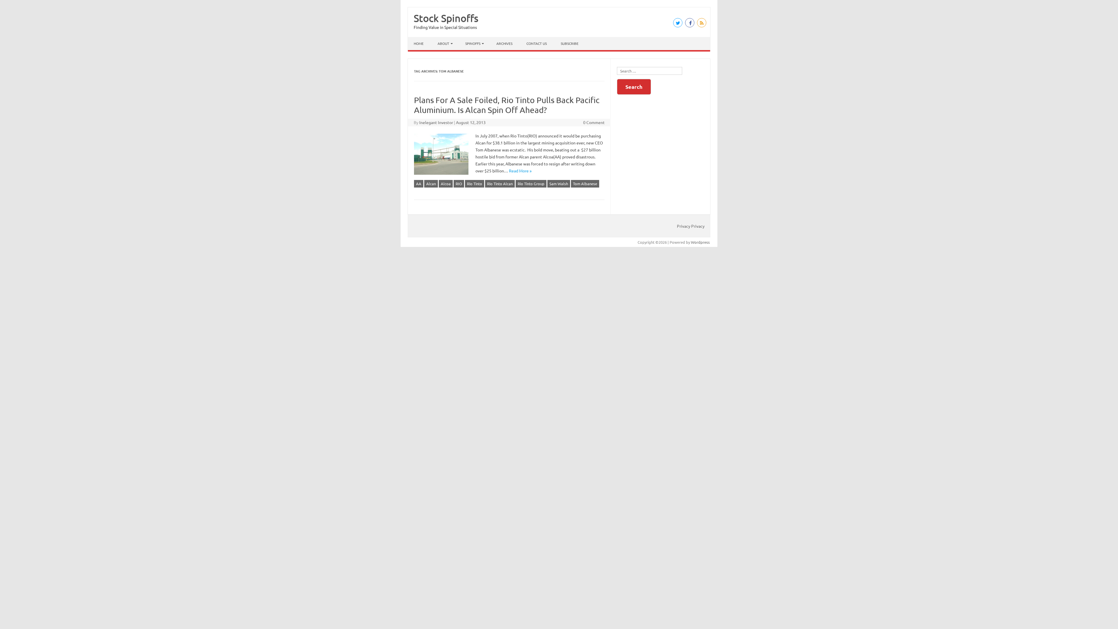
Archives (504, 43)
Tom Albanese (585, 183)
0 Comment (594, 122)
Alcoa (446, 183)
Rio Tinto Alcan (500, 183)
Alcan (431, 183)
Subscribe (570, 43)
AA (418, 183)
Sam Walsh (558, 183)
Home (419, 43)
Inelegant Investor (436, 122)
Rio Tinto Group (531, 183)
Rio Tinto (474, 183)
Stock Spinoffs (446, 18)
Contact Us (536, 43)
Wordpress (700, 242)
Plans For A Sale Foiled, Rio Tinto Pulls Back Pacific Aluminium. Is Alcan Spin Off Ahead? (506, 105)
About (443, 43)
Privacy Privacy (691, 226)
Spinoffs (472, 43)
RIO (459, 183)
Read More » (520, 170)
